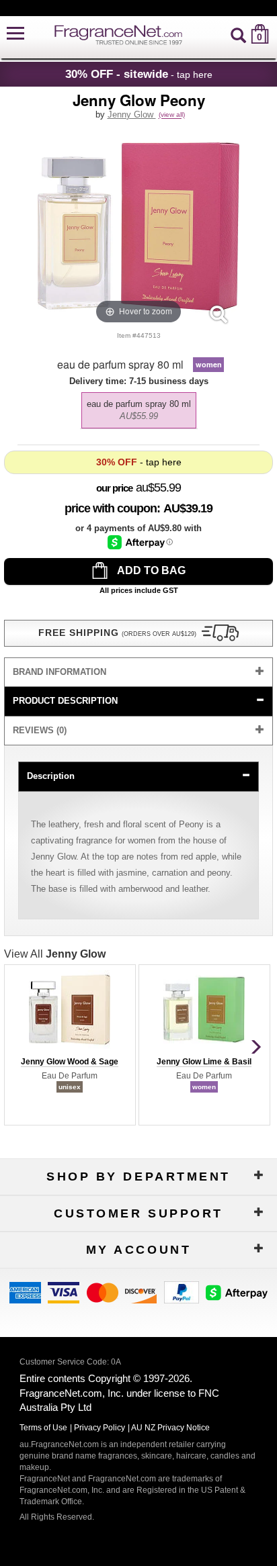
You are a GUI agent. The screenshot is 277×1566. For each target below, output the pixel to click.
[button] (15, 34)
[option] (138, 410)
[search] (238, 34)
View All (55, 954)
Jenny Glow (132, 114)
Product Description (65, 701)
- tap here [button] (138, 74)
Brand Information (59, 672)
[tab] (138, 672)
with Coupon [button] (111, 508)
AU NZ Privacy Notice (170, 1427)
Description (51, 776)
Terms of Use (43, 1427)
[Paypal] (181, 1291)
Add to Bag (150, 570)
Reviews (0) (40, 730)
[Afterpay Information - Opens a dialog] (140, 542)
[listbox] (138, 407)
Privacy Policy (99, 1427)
